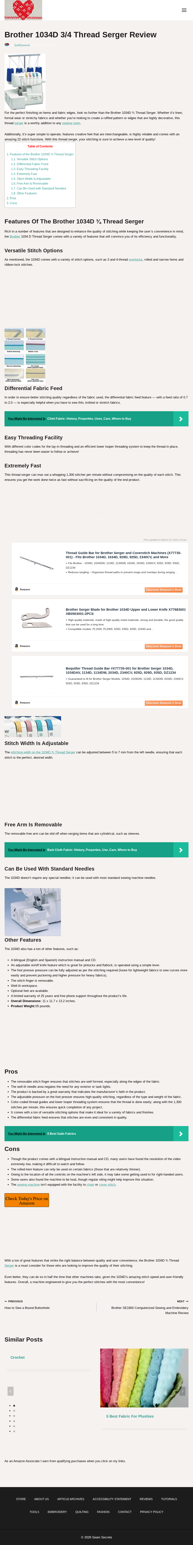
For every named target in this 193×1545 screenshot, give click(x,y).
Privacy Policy (151, 1511)
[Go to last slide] (11, 1391)
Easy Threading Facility (29, 169)
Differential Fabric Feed (29, 164)
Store (21, 1499)
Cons (12, 203)
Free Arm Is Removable (29, 183)
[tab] (14, 1406)
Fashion (103, 1511)
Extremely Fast (24, 174)
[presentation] (144, 1378)
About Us (41, 1499)
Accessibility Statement (112, 1499)
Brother (15, 236)
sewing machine (28, 1184)
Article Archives (70, 1499)
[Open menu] (184, 10)
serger (18, 123)
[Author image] (7, 45)
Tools (34, 1511)
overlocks (135, 259)
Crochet (18, 1357)
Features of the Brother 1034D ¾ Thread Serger (40, 154)
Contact (125, 1511)
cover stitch (107, 1184)
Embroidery (57, 1511)
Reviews (146, 1499)
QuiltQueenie (22, 45)
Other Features (24, 193)
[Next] (182, 1391)
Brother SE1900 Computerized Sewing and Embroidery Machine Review (149, 1307)
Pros (11, 198)
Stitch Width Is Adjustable (31, 178)
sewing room (71, 123)
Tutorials (169, 1499)
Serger (9, 1265)
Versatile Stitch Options (29, 159)
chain (90, 1184)
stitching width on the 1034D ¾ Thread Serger (43, 752)
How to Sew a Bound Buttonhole (27, 1305)
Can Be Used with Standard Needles (38, 188)
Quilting (82, 1511)
